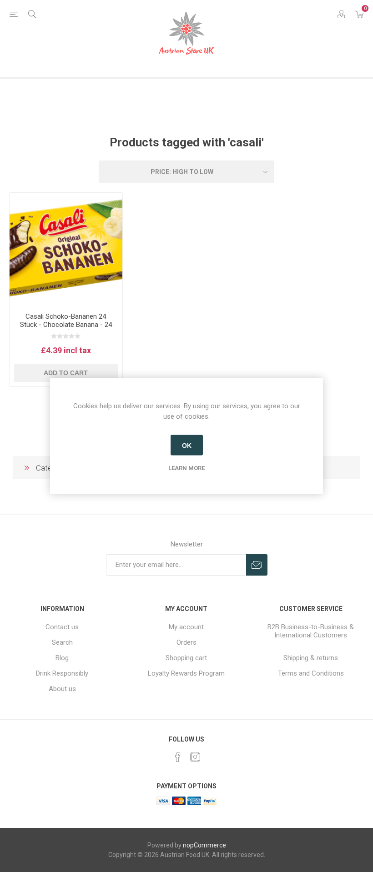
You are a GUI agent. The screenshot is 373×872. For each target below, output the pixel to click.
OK (187, 445)
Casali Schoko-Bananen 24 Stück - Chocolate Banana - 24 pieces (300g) (66, 324)
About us (62, 689)
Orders (186, 642)
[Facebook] (178, 757)
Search (62, 642)
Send (256, 565)
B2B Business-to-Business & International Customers (310, 631)
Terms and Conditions (311, 673)
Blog (62, 658)
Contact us (62, 627)
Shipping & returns (310, 658)
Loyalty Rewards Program (186, 673)
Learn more (186, 468)
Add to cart (66, 372)
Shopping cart (186, 658)
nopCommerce (204, 845)
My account (186, 627)
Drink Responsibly (62, 673)
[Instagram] (195, 757)
